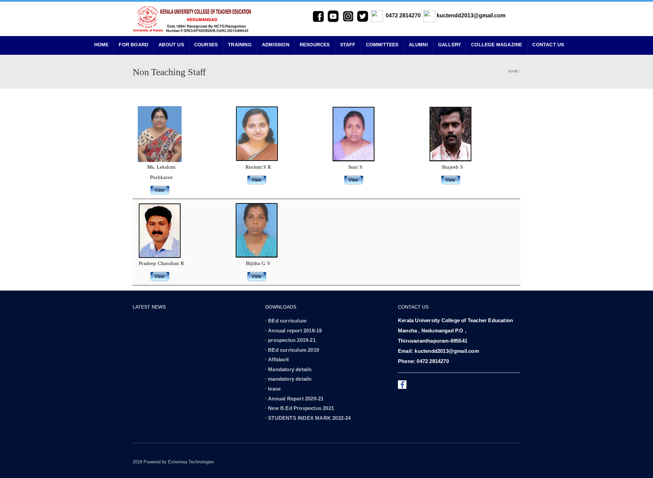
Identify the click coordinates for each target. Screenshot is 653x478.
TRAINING (240, 44)
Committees (382, 44)
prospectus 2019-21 (292, 340)
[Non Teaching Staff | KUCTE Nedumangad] (192, 18)
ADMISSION (275, 44)
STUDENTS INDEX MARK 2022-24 (309, 418)
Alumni (418, 44)
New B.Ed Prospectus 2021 (301, 408)
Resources (315, 44)
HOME (101, 44)
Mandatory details (290, 369)
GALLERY (449, 44)
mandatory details (290, 379)
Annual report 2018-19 (295, 330)
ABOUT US (171, 44)
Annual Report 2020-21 (295, 398)
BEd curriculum (287, 321)
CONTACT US (548, 44)
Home (513, 71)
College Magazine (496, 44)
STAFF (348, 44)
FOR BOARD (133, 44)
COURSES (206, 44)
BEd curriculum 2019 (293, 349)
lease (274, 389)
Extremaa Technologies (191, 461)
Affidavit (278, 359)
